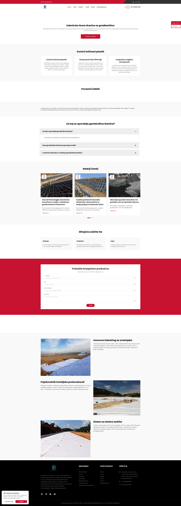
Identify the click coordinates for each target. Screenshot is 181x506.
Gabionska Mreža (83, 481)
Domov (69, 7)
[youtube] (133, 1)
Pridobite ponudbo (90, 36)
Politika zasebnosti (113, 503)
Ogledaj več (45, 213)
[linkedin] (139, 1)
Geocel (81, 474)
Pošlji (90, 305)
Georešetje (82, 478)
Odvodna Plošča (83, 483)
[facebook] (136, 1)
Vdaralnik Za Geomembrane (86, 485)
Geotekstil (81, 476)
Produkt (80, 7)
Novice (93, 7)
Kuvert (87, 7)
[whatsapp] (42, 494)
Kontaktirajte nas (101, 7)
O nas (74, 7)
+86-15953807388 (135, 7)
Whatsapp (174, 26)
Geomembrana (83, 472)
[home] (45, 7)
